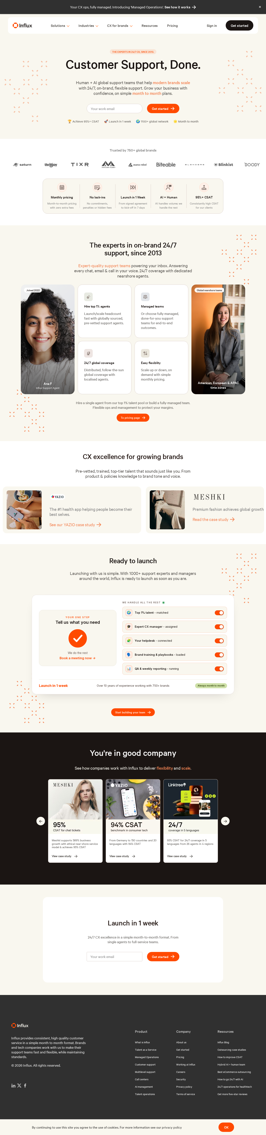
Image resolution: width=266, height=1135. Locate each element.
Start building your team (133, 712)
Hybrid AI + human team (231, 1064)
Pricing (172, 25)
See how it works (180, 7)
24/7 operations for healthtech (235, 1086)
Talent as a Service (145, 1049)
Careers (180, 1071)
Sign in (212, 25)
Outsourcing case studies (232, 1049)
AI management (144, 1086)
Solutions (58, 25)
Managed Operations (147, 1057)
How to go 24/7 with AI (230, 1079)
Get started (239, 25)
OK (226, 1127)
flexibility (165, 768)
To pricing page (133, 418)
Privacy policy (184, 1086)
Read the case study (70, 519)
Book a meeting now (78, 658)
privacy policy (172, 1127)
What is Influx (142, 1042)
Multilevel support (145, 1071)
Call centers (141, 1079)
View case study (61, 856)
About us (181, 1042)
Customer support (145, 1064)
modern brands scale (171, 82)
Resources (150, 25)
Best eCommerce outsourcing (234, 1071)
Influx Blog (223, 1042)
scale (185, 768)
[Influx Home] (22, 25)
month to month (146, 93)
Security (181, 1079)
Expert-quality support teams (104, 265)
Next (225, 821)
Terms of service (185, 1094)
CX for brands (117, 25)
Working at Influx (185, 1064)
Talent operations (145, 1094)
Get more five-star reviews (232, 1094)
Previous (40, 821)
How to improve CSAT (230, 1057)
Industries (86, 25)
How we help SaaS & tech (218, 524)
